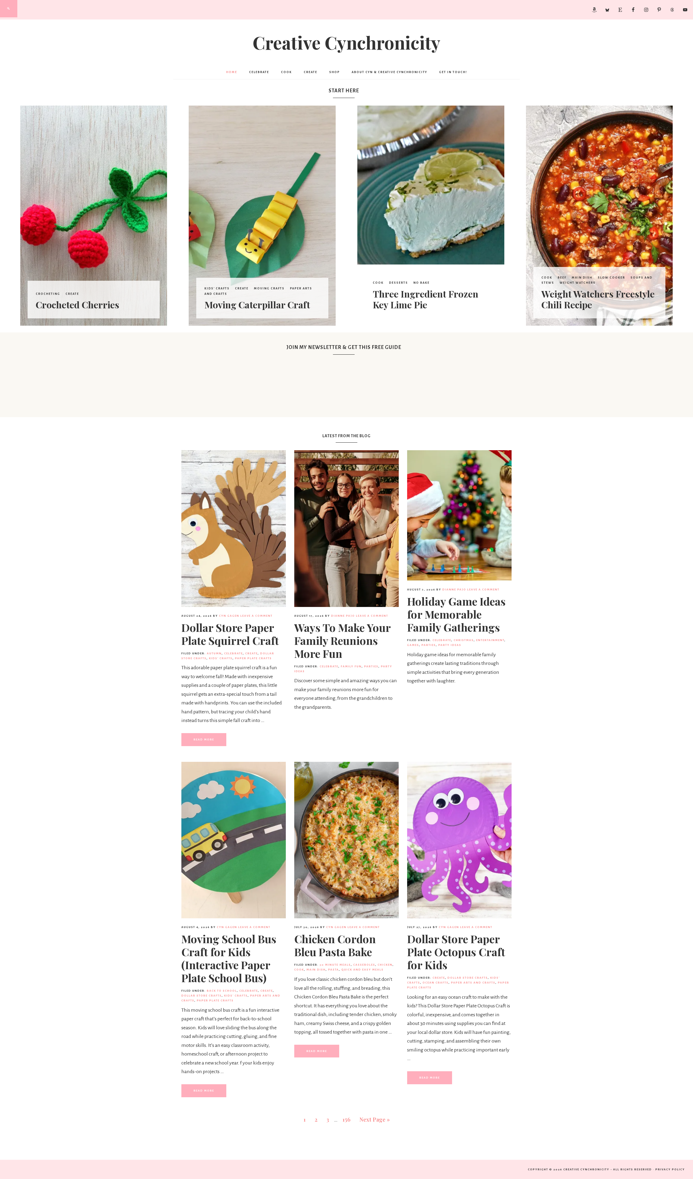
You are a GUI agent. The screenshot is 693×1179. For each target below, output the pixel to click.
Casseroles (364, 964)
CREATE (72, 293)
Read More (204, 739)
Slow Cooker (611, 277)
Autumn (214, 653)
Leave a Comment (256, 615)
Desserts (398, 282)
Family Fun (351, 666)
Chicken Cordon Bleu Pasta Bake (335, 945)
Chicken (385, 964)
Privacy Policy (670, 1169)
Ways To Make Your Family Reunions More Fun (342, 640)
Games (413, 645)
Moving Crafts (269, 288)
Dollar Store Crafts (201, 995)
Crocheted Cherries (77, 304)
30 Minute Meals (335, 964)
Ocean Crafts (436, 982)
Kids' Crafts (217, 288)
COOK (378, 282)
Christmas (464, 640)
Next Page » (374, 1119)
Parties (371, 666)
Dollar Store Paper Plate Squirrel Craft (230, 634)
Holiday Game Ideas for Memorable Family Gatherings (456, 614)
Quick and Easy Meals (362, 969)
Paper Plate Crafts (253, 658)
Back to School (222, 990)
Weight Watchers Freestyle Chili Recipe (598, 299)
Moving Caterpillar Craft (257, 304)
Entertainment (490, 640)
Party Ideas (449, 645)
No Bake (421, 282)
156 (346, 1119)
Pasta (333, 969)
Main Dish (582, 277)
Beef (562, 277)
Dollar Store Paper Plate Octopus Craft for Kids (456, 952)
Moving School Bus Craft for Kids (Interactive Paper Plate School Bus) (228, 958)
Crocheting (48, 293)
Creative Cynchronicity (346, 42)
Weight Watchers (578, 282)
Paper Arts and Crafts (473, 982)
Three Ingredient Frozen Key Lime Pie (425, 299)
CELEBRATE (233, 653)
